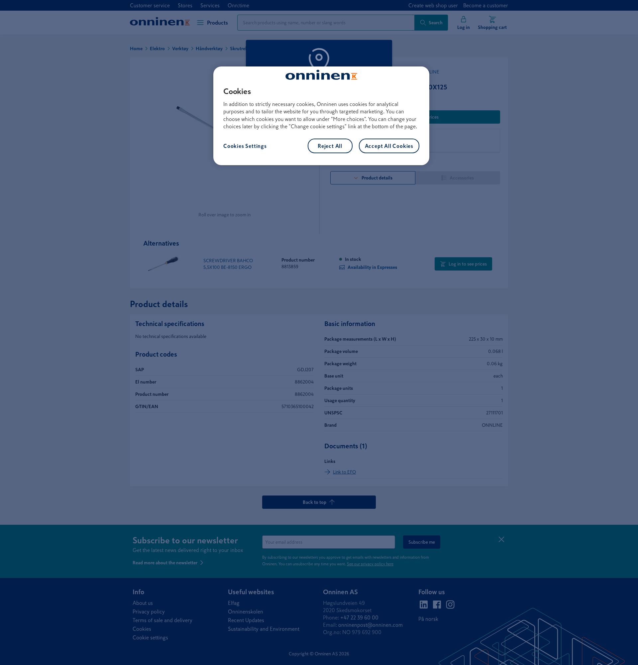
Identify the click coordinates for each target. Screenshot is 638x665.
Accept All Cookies (389, 146)
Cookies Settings (245, 146)
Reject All (330, 146)
